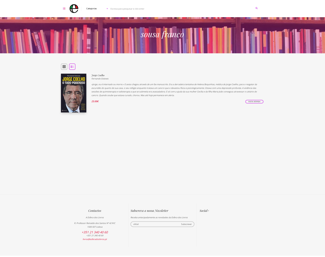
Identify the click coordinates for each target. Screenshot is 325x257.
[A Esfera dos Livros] (74, 8)
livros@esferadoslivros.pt (95, 239)
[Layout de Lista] (72, 66)
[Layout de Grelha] (64, 66)
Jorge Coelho (97, 75)
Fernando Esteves (99, 78)
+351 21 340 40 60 (95, 232)
